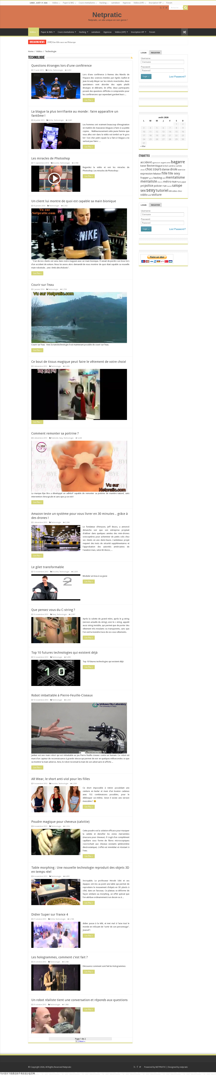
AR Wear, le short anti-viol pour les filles (60, 779)
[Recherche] (185, 7)
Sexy (61, 438)
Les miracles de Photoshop (50, 158)
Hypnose (126, 3)
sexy (150, 190)
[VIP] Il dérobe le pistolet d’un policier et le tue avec (69, 42)
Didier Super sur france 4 (49, 914)
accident (146, 162)
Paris (179, 182)
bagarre (178, 161)
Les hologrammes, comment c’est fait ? (59, 957)
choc (148, 169)
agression (156, 163)
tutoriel (162, 190)
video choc (177, 191)
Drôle (50, 70)
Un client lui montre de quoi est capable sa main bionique (73, 201)
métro (167, 181)
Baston (151, 165)
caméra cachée (175, 166)
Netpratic (108, 15)
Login (143, 52)
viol (149, 195)
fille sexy (174, 173)
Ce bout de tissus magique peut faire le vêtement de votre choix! (78, 362)
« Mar (143, 146)
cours (157, 169)
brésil (165, 166)
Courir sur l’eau (42, 285)
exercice (181, 169)
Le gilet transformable (47, 567)
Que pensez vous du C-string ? (53, 610)
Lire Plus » (89, 100)
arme (168, 163)
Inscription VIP (155, 3)
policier (158, 185)
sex (143, 190)
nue (174, 181)
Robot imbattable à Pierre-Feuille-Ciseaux (62, 695)
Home (31, 51)
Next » (82, 1041)
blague (158, 165)
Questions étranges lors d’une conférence (61, 65)
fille (164, 173)
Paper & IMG (68, 3)
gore (151, 178)
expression (146, 173)
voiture (157, 195)
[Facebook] (163, 8)
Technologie (58, 70)
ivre (163, 178)
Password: (146, 66)
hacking (157, 177)
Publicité (54, 438)
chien (142, 170)
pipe (184, 182)
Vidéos (55, 3)
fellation (157, 173)
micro (160, 182)
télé (170, 191)
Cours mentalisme (87, 3)
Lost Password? (177, 76)
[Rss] (161, 8)
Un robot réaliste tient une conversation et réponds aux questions (79, 1000)
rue (165, 185)
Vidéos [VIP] (139, 3)
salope (177, 185)
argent (163, 163)
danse (166, 169)
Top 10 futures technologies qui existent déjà (64, 652)
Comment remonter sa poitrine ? (55, 433)
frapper (144, 177)
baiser (143, 166)
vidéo (144, 194)
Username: (146, 58)
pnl (142, 185)
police (148, 185)
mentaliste (148, 181)
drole (173, 169)
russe (169, 186)
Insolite (56, 163)
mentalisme (175, 177)
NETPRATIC (161, 1067)
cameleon (115, 3)
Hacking (102, 3)
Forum (169, 3)
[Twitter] (166, 8)
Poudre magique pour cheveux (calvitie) (60, 822)
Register (155, 52)
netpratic (184, 1067)
